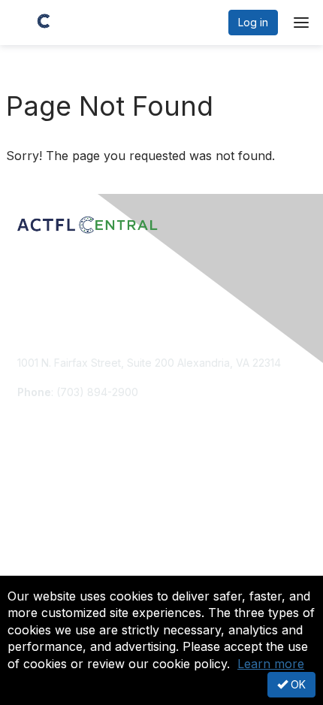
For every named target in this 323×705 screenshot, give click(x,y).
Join (27, 491)
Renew (34, 505)
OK (297, 684)
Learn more (270, 663)
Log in (253, 22)
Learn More (45, 520)
